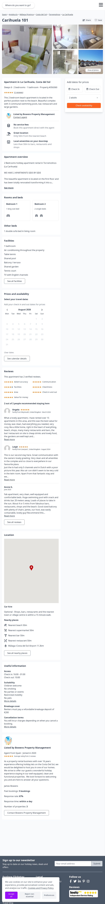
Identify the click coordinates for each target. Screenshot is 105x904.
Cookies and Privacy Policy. (41, 888)
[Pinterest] (83, 881)
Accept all (11, 895)
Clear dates (9, 352)
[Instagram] (88, 881)
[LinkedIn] (79, 881)
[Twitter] (75, 881)
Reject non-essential (30, 895)
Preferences (49, 895)
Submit (96, 863)
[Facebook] (70, 881)
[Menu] (101, 5)
